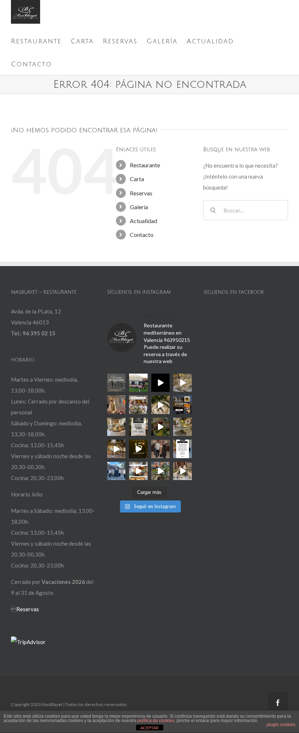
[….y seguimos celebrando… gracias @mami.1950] (116, 427)
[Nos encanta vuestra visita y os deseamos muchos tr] (116, 471)
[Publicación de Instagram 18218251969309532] (182, 449)
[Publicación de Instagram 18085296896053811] (182, 404)
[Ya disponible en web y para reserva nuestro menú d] (160, 427)
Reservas (141, 193)
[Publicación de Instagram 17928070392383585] (116, 383)
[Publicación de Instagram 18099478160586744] (160, 383)
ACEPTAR (149, 728)
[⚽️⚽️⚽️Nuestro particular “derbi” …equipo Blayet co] (138, 383)
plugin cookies (281, 724)
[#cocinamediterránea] (138, 471)
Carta (137, 178)
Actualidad (143, 220)
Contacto (142, 234)
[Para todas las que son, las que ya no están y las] (138, 404)
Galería (139, 206)
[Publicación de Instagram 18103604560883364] (182, 427)
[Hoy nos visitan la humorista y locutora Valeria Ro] (160, 449)
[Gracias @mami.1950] (160, 404)
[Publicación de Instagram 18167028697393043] (138, 449)
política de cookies (155, 720)
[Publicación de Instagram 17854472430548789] (182, 471)
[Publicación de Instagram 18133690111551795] (138, 427)
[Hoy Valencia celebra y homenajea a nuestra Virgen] (116, 404)
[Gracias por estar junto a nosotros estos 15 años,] (116, 449)
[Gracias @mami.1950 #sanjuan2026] (182, 383)
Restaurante (145, 164)
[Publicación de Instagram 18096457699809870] (160, 471)
